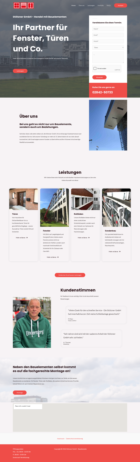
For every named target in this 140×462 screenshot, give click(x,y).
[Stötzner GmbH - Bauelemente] (23, 5)
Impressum (60, 438)
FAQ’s (109, 5)
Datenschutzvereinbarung (74, 438)
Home (73, 5)
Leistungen (91, 5)
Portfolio (101, 5)
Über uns (81, 5)
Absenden (99, 77)
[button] (120, 5)
